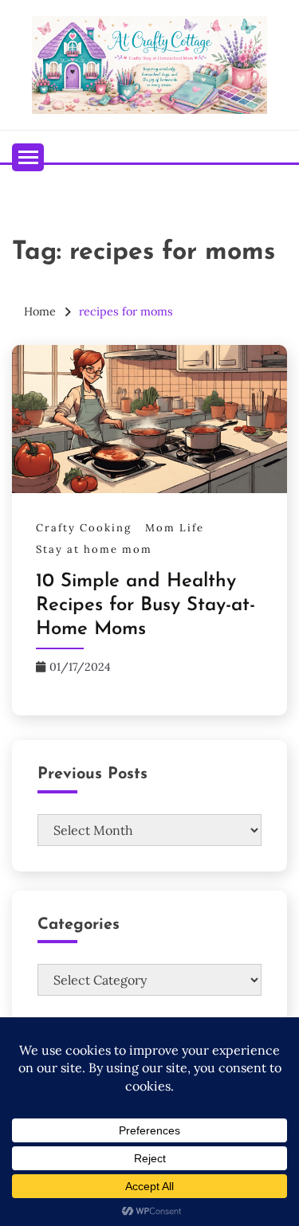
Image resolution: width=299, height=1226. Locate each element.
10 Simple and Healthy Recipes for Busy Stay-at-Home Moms (145, 605)
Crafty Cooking (84, 528)
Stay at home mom (94, 549)
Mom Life (174, 528)
